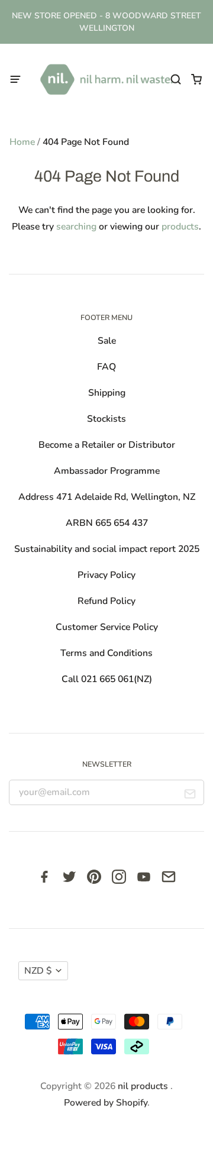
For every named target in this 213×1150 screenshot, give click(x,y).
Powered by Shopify (105, 1102)
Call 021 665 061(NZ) (107, 679)
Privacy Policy (106, 575)
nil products (144, 1086)
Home (22, 141)
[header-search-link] (175, 79)
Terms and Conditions (106, 653)
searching (76, 226)
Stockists (106, 418)
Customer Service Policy (107, 627)
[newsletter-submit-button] (190, 795)
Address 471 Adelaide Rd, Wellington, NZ (106, 496)
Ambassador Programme (107, 470)
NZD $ (37, 970)
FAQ (106, 366)
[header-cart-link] (196, 79)
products (180, 226)
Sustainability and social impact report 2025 (106, 548)
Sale (107, 340)
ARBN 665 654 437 (107, 522)
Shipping (106, 392)
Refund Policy (106, 601)
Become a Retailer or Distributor (106, 444)
